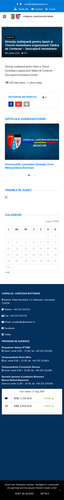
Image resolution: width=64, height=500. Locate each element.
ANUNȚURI (10, 37)
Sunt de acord (24, 493)
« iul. (7, 272)
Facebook (9, 328)
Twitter (7, 334)
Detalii (45, 493)
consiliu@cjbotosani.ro (35, 4)
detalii (34, 74)
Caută (51, 9)
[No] (60, 490)
